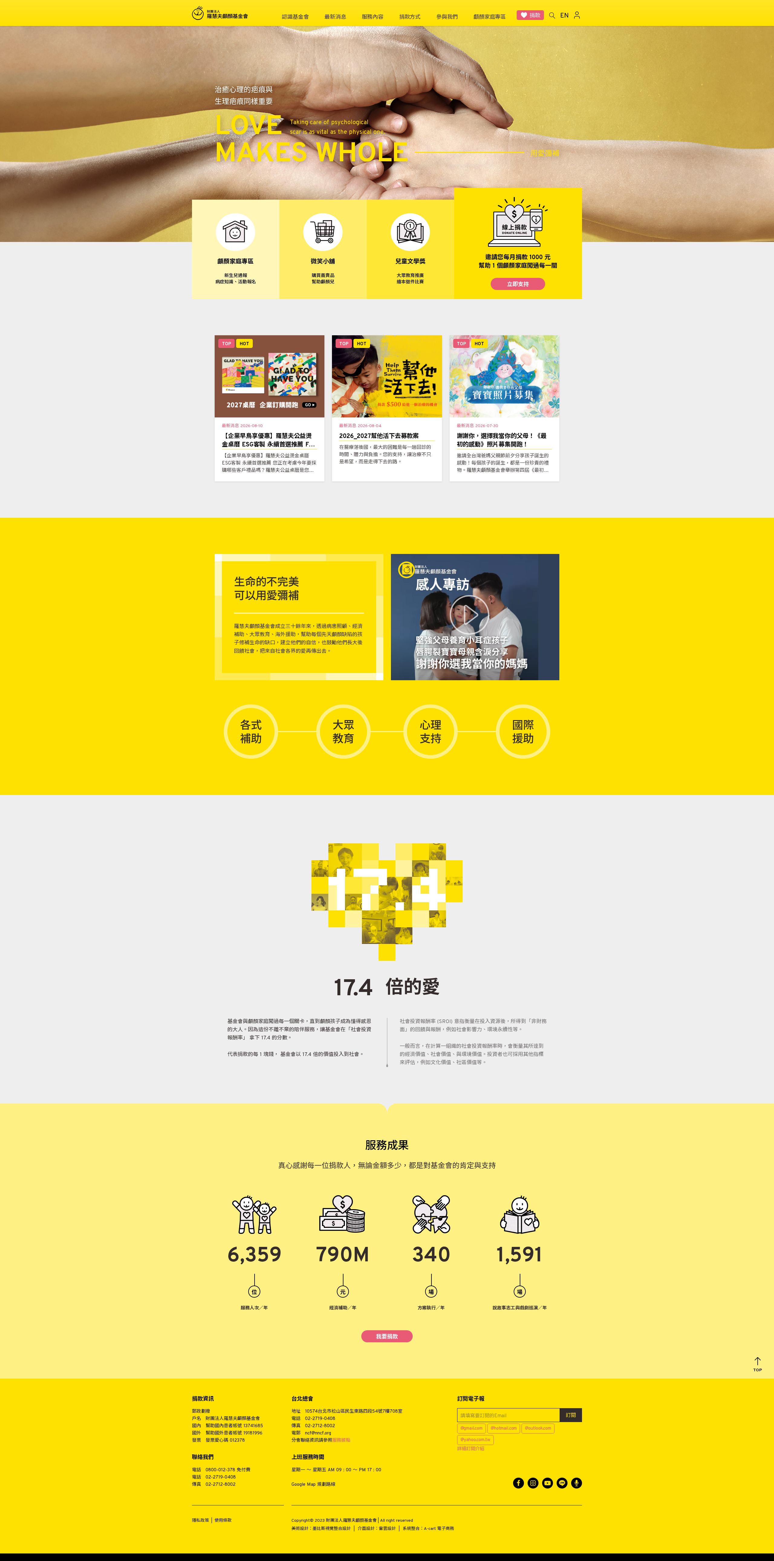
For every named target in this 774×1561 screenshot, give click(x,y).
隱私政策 (200, 1520)
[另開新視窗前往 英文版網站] (564, 15)
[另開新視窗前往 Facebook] (518, 1483)
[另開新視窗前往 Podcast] (576, 1483)
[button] (757, 1365)
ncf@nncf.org (318, 1433)
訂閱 (571, 1415)
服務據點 (341, 1441)
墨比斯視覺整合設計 (332, 1528)
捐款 (534, 15)
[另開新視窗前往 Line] (562, 1483)
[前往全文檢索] (552, 15)
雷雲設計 (387, 1528)
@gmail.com (471, 1428)
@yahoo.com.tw (475, 1440)
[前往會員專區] (577, 15)
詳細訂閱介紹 (470, 1449)
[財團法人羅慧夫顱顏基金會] (223, 13)
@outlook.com (538, 1428)
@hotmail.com (504, 1428)
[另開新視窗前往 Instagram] (533, 1483)
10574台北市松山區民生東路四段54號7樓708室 (353, 1412)
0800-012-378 (220, 1470)
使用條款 (223, 1520)
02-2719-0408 (320, 1419)
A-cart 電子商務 (439, 1528)
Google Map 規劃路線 (313, 1485)
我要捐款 (387, 1337)
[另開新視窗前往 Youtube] (547, 1483)
